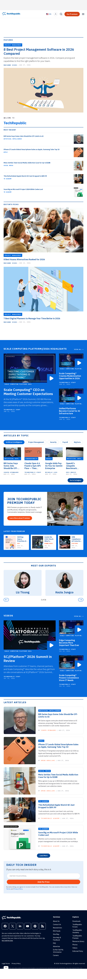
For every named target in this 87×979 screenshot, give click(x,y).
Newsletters (57, 928)
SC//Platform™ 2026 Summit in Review (28, 659)
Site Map (56, 934)
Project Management (36, 442)
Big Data (77, 442)
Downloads (76, 921)
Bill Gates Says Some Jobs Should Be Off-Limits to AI (24, 136)
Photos (74, 945)
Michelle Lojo (51, 472)
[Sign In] (56, 14)
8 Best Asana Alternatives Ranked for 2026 (24, 259)
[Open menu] (83, 14)
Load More (43, 856)
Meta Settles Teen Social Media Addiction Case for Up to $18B (27, 163)
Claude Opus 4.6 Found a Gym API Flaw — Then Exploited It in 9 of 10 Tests (32, 466)
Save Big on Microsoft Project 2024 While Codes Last (23, 189)
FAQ (54, 943)
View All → (78, 349)
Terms (8, 889)
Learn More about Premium (20, 518)
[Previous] (6, 599)
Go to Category (75, 480)
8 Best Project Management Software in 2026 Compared (39, 51)
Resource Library (78, 941)
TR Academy (8, 179)
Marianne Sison (10, 65)
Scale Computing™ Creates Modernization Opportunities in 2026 (70, 376)
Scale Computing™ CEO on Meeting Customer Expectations (28, 392)
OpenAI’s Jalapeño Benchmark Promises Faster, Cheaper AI (74, 466)
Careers (56, 955)
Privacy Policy (18, 889)
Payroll (65, 442)
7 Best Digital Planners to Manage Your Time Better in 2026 (32, 318)
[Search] (61, 14)
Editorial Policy (77, 951)
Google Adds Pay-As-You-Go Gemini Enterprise (53, 466)
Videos (74, 948)
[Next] (80, 599)
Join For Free (43, 882)
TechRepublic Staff (12, 409)
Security (53, 442)
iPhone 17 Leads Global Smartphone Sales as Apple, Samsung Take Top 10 (31, 149)
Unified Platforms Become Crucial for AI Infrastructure (69, 411)
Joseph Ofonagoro (11, 472)
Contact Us (57, 924)
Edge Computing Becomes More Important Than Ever (69, 643)
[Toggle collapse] (6, 967)
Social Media (8, 165)
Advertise (56, 946)
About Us (56, 921)
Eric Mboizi (71, 472)
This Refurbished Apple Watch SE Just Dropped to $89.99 (25, 176)
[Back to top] (82, 972)
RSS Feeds (56, 931)
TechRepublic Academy (50, 818)
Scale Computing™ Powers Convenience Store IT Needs (69, 678)
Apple (6, 152)
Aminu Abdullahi (48, 760)
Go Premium (72, 14)
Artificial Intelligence (13, 139)
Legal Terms (6, 963)
